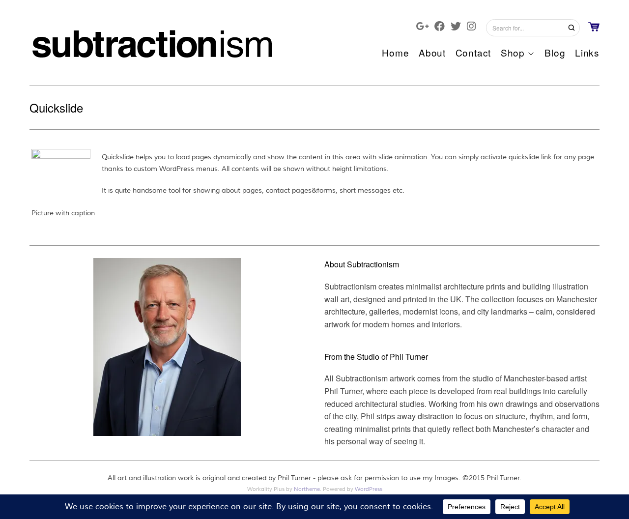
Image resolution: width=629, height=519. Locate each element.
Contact (473, 52)
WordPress (368, 489)
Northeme (307, 489)
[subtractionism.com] (152, 41)
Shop (513, 52)
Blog (554, 52)
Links (587, 52)
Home (395, 52)
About (432, 52)
